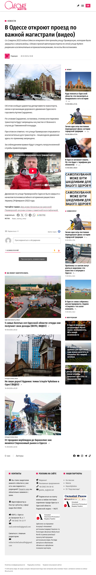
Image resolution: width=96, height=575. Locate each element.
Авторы (19, 455)
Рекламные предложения (49, 483)
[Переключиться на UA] (88, 5)
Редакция (14, 56)
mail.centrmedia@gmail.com (20, 527)
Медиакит (43, 480)
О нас (7, 455)
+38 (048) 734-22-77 (19, 521)
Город (6, 378)
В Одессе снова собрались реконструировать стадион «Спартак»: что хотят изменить (77, 305)
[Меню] (83, 5)
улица (24, 218)
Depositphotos (71, 486)
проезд (19, 218)
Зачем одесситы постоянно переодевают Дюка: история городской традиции (77, 129)
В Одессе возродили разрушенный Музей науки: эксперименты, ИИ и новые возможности (77, 330)
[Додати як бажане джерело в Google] (41, 215)
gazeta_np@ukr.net (46, 490)
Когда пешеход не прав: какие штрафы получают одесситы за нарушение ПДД (77, 375)
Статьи (18, 320)
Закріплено (78, 5)
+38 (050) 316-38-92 (46, 487)
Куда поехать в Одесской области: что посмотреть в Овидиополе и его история (76, 96)
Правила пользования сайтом (52, 565)
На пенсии (70, 480)
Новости (11, 21)
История (11, 378)
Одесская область (10, 320)
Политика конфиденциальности (15, 565)
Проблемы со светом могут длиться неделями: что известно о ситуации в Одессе (77, 269)
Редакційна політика (33, 565)
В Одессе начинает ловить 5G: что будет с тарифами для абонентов (78, 162)
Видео (14, 218)
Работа (68, 483)
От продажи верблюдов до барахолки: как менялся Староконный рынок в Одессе (28, 442)
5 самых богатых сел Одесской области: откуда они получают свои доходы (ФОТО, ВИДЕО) (33, 324)
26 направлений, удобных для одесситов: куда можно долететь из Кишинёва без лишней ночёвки (78, 352)
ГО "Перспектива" (73, 489)
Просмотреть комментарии (33, 259)
